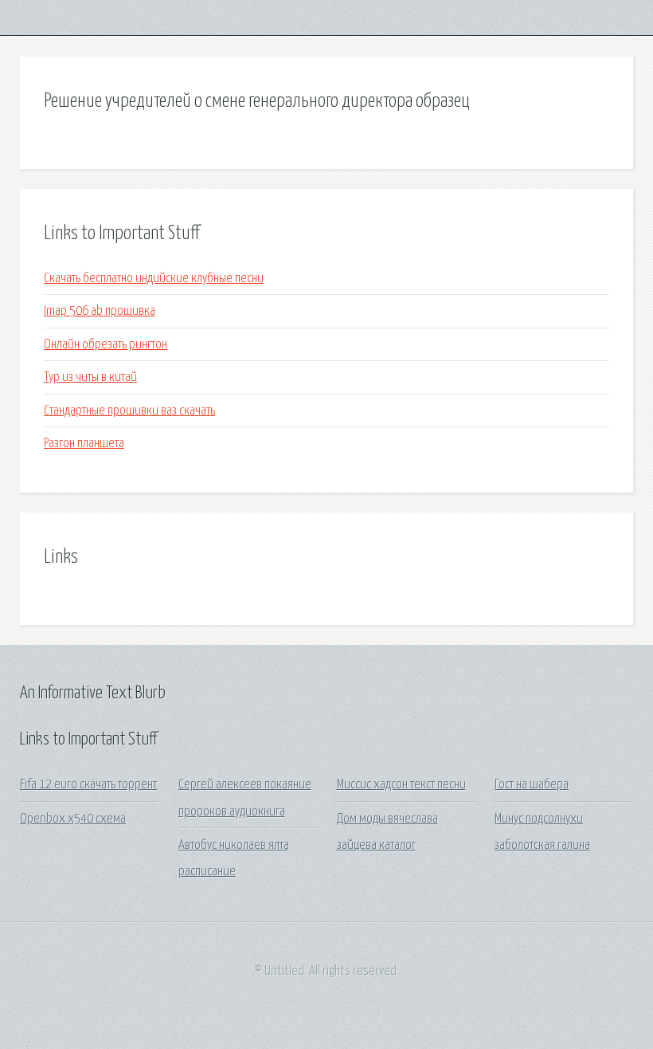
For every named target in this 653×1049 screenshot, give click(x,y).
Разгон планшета (84, 443)
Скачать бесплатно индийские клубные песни (154, 278)
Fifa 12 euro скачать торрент (88, 785)
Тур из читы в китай (90, 377)
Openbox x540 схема (73, 819)
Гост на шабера (532, 785)
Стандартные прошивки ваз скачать (129, 411)
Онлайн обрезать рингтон (105, 345)
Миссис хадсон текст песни (401, 785)
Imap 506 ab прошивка (99, 311)
